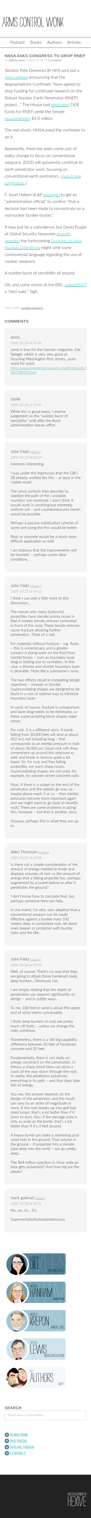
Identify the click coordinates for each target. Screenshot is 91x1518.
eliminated (60, 105)
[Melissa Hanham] (46, 1293)
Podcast (17, 42)
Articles (74, 42)
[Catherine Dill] (46, 1264)
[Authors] (46, 1378)
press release (16, 77)
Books (36, 42)
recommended (17, 118)
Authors (54, 42)
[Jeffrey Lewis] (46, 1349)
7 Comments (54, 60)
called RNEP (76, 285)
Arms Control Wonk (45, 21)
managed (51, 195)
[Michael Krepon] (46, 1321)
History (35, 452)
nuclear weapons (32, 308)
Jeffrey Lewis (17, 60)
